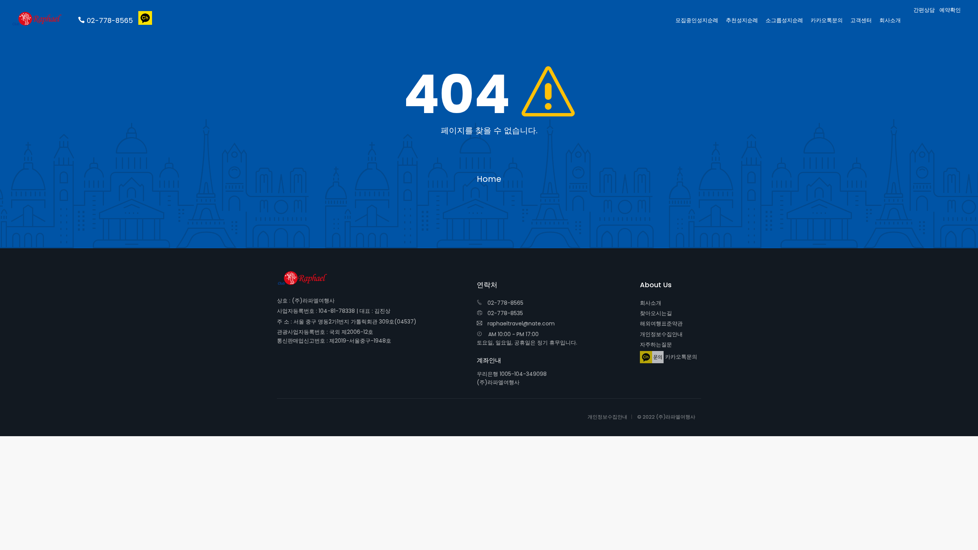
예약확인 (950, 10)
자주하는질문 (656, 344)
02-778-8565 (504, 303)
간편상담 (924, 10)
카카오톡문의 (680, 356)
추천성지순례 (742, 20)
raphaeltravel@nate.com (520, 323)
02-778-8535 (504, 313)
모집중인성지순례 (696, 20)
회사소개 (650, 303)
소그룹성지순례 (784, 20)
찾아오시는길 (656, 313)
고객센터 (861, 20)
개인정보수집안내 (661, 334)
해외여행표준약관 (661, 323)
